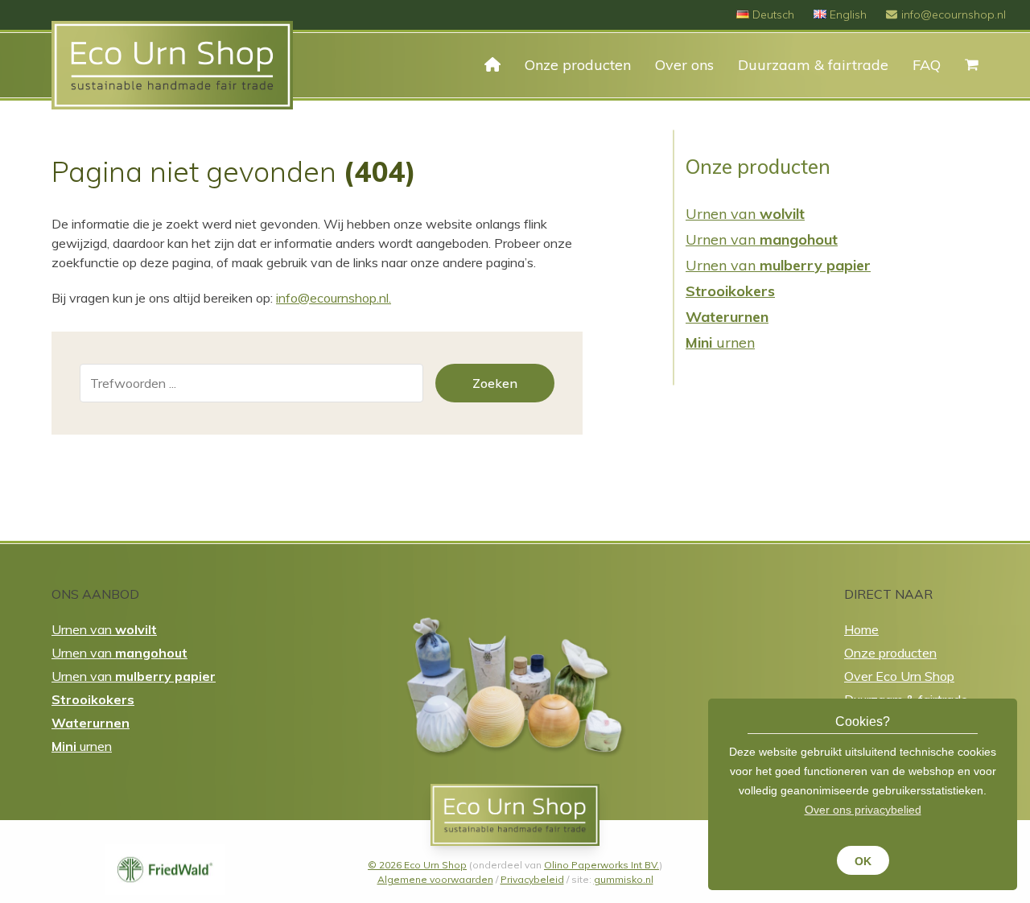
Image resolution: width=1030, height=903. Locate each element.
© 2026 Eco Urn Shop (417, 865)
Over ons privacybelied (863, 809)
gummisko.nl (623, 879)
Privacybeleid (532, 879)
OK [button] (863, 861)
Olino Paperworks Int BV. (601, 865)
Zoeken (494, 383)
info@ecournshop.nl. (333, 298)
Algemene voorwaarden (435, 879)
